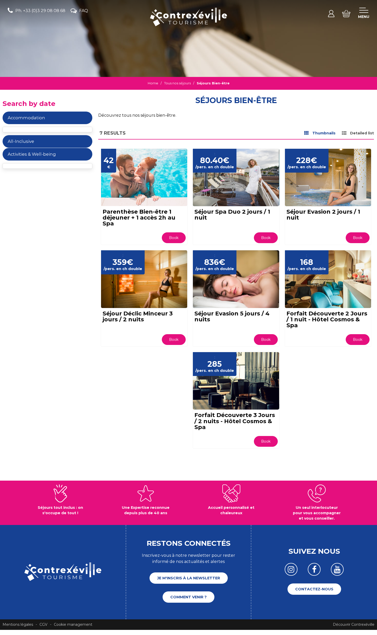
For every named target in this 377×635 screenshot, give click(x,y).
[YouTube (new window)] (337, 569)
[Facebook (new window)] (314, 569)
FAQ (83, 10)
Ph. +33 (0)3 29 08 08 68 (40, 10)
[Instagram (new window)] (291, 569)
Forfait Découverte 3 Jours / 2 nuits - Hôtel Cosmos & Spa (234, 421)
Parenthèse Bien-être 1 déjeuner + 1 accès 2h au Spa (139, 217)
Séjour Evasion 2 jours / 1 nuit (323, 214)
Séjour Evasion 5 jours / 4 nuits (232, 316)
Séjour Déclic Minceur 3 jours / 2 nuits (138, 316)
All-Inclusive (21, 141)
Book (173, 237)
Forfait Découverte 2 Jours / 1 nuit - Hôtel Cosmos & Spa (326, 319)
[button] (346, 13)
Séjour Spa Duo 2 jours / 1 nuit (232, 214)
